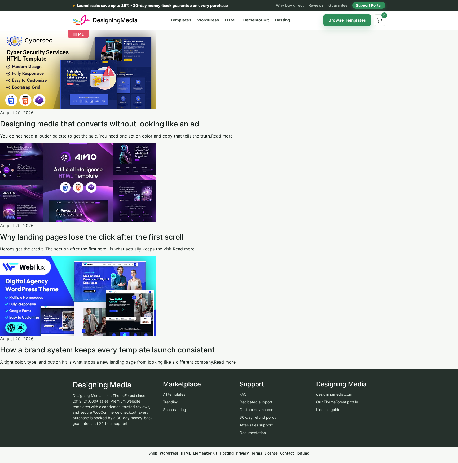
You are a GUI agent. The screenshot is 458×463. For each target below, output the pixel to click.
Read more (222, 136)
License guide (328, 409)
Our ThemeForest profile (337, 402)
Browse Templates (347, 20)
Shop (153, 453)
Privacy (242, 453)
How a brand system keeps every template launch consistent (107, 349)
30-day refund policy (258, 417)
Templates (180, 20)
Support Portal (369, 5)
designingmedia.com (334, 394)
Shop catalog (174, 409)
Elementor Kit (256, 20)
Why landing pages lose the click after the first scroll (92, 236)
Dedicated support (256, 402)
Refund (303, 453)
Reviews (316, 5)
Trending (170, 402)
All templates (174, 394)
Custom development (258, 409)
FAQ (243, 394)
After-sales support (256, 425)
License (271, 453)
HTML (231, 20)
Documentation (253, 432)
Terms (256, 453)
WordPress (208, 20)
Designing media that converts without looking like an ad (99, 123)
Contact (287, 453)
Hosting (282, 20)
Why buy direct (290, 5)
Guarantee (337, 5)
